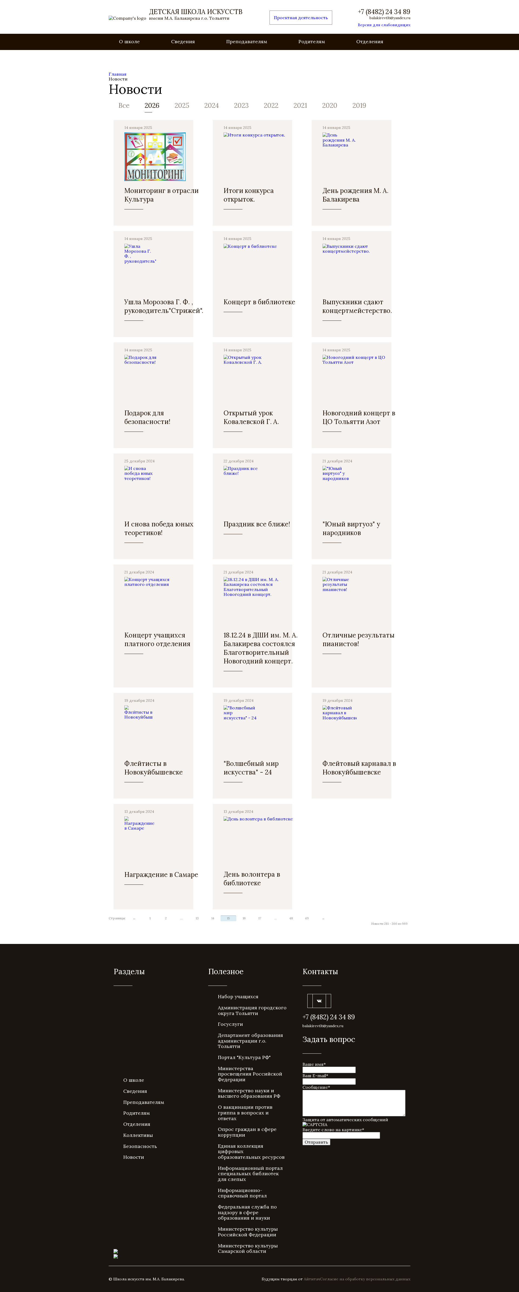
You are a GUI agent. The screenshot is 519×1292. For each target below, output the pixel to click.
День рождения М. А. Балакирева (355, 194)
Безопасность (140, 1146)
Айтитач (312, 1279)
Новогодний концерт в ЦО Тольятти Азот (358, 417)
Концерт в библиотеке (259, 302)
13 (197, 918)
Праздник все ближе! (257, 524)
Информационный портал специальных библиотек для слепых (250, 1173)
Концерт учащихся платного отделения (157, 639)
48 (291, 918)
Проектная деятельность (301, 17)
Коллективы (138, 1135)
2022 (271, 105)
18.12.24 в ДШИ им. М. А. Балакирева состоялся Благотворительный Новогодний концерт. (261, 648)
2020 (329, 105)
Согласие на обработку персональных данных (365, 1279)
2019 (359, 105)
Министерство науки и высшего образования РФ (249, 1093)
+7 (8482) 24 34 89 (384, 12)
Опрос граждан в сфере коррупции (247, 1132)
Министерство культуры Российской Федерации (248, 1232)
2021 (300, 105)
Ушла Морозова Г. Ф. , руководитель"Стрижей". (163, 306)
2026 (152, 105)
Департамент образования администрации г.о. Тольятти (250, 1040)
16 (244, 918)
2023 (241, 105)
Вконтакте (319, 1001)
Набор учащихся (238, 996)
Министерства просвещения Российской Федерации (250, 1074)
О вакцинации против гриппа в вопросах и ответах (245, 1112)
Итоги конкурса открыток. (249, 194)
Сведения (183, 41)
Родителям (311, 41)
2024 (211, 105)
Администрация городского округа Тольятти (252, 1010)
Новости (133, 1157)
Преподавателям (246, 41)
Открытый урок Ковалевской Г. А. (251, 417)
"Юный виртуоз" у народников (351, 528)
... (181, 918)
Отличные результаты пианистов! (358, 639)
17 (259, 918)
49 (307, 918)
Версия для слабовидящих (384, 25)
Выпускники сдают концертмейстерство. (357, 306)
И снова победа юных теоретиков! (159, 528)
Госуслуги (230, 1024)
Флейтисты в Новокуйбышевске (153, 767)
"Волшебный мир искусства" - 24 (251, 767)
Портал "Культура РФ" (244, 1057)
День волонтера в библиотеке (252, 878)
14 (212, 918)
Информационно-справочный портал (242, 1193)
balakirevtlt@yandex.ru (390, 18)
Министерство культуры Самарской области (248, 1248)
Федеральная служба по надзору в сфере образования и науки (247, 1212)
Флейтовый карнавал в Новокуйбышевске (359, 767)
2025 (182, 105)
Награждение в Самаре (161, 874)
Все (123, 105)
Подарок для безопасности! (147, 417)
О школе (129, 41)
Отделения (369, 41)
